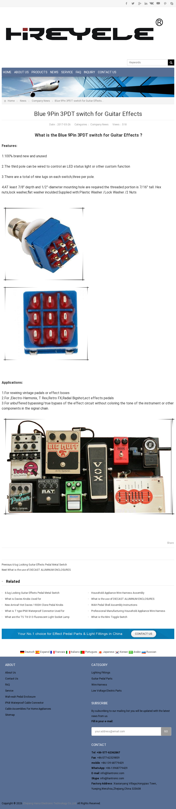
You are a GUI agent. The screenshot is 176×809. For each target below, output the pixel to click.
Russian (151, 651)
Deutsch (29, 651)
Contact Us (107, 72)
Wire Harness (99, 684)
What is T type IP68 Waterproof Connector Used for (34, 611)
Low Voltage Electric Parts (106, 690)
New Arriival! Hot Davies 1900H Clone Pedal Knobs (34, 604)
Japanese (108, 651)
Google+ (139, 3)
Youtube (158, 3)
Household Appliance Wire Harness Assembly (117, 592)
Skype (171, 3)
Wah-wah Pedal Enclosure (20, 696)
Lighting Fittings (100, 672)
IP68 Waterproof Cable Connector (24, 702)
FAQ (78, 72)
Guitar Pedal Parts (101, 678)
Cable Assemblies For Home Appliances (28, 708)
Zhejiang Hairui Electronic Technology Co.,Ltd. (50, 803)
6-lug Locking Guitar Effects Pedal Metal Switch (39, 564)
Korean (124, 651)
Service (67, 72)
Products (39, 72)
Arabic (137, 651)
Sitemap (10, 714)
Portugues (91, 651)
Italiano (75, 651)
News (54, 72)
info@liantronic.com (112, 773)
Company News (41, 100)
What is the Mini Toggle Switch (109, 617)
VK (152, 3)
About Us (21, 72)
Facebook (126, 3)
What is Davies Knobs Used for (23, 598)
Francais (60, 651)
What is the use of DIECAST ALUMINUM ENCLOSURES (39, 569)
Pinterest (165, 3)
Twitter (133, 3)
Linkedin (146, 3)
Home (7, 72)
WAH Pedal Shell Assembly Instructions (114, 604)
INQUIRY (89, 72)
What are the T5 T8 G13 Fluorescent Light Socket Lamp (37, 617)
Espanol (44, 651)
